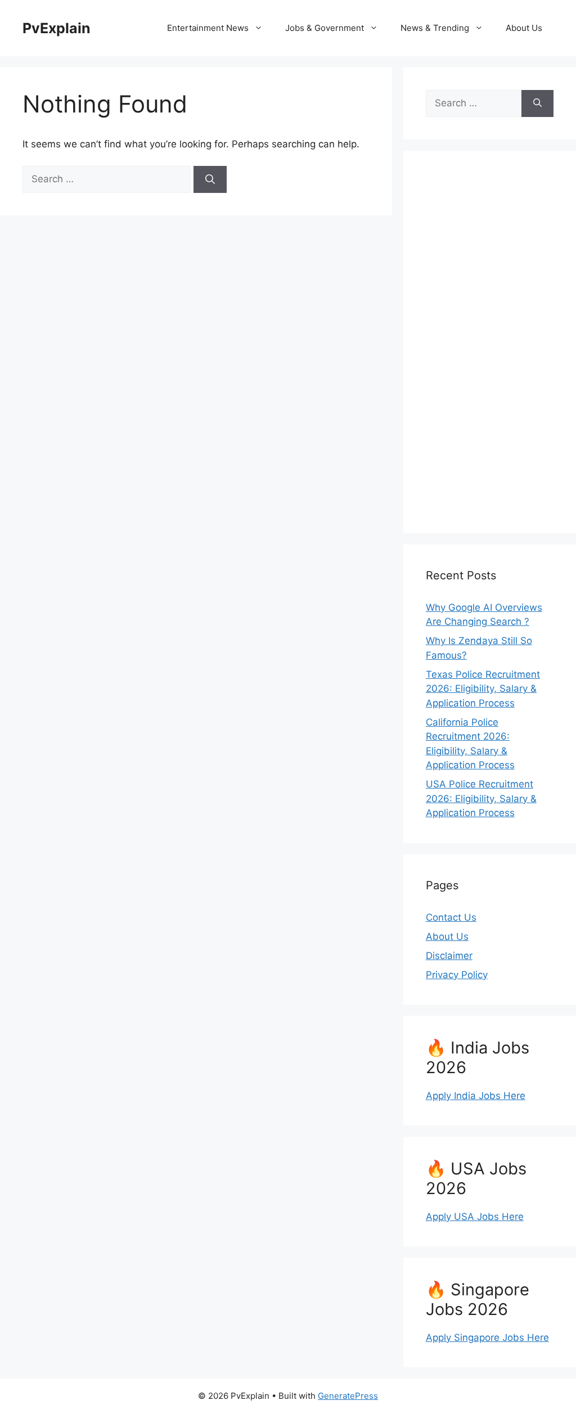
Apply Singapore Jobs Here (487, 1337)
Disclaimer (449, 955)
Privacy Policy (457, 974)
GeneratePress (348, 1395)
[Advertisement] (490, 342)
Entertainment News (208, 27)
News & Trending (434, 27)
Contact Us (451, 917)
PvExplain (56, 28)
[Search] (210, 179)
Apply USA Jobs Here (475, 1216)
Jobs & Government (324, 27)
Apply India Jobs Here (475, 1095)
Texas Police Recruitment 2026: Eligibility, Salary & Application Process (483, 689)
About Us (524, 27)
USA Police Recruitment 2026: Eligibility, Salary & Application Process (481, 798)
